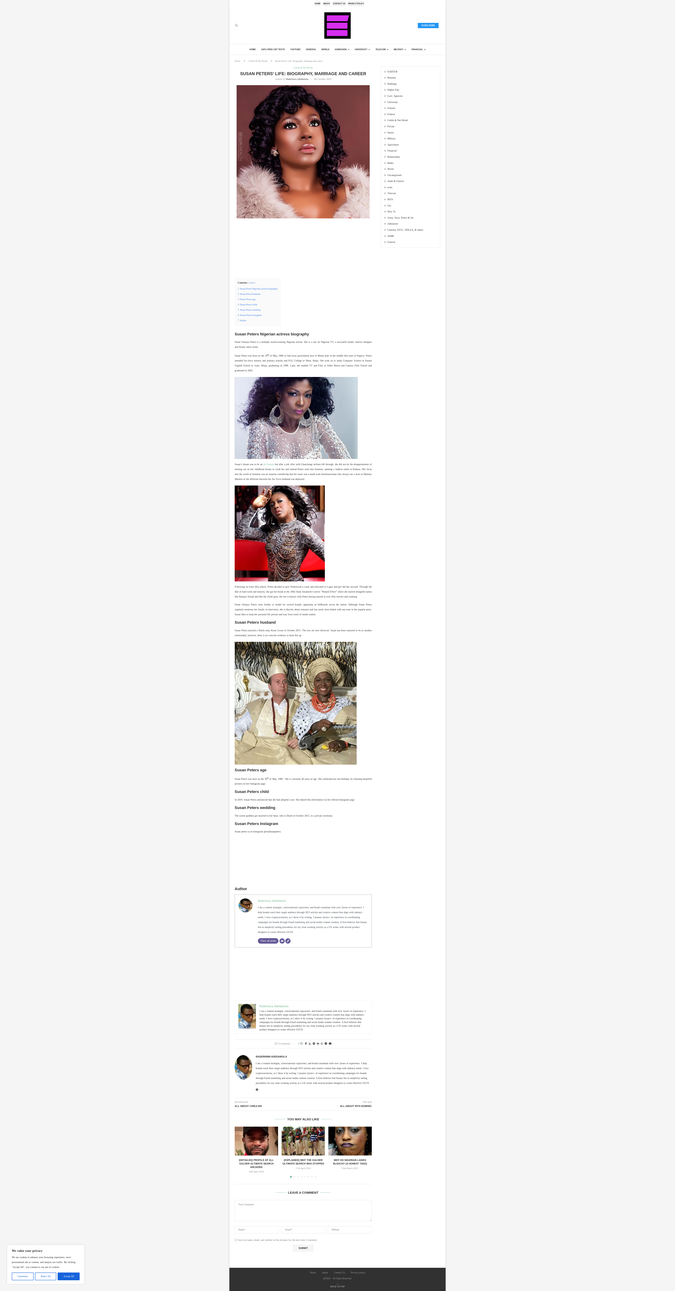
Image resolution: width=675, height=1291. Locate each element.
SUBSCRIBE (428, 25)
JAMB (390, 236)
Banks (390, 163)
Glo (389, 205)
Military (398, 49)
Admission (341, 49)
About (326, 3)
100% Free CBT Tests (273, 49)
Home (317, 3)
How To (391, 211)
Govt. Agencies (395, 96)
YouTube (295, 49)
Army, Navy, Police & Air (400, 217)
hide (252, 283)
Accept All (68, 1276)
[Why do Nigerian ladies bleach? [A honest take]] (350, 1141)
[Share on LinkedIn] (318, 1043)
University (361, 49)
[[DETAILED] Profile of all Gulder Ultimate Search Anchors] (256, 1141)
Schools (391, 108)
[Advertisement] (303, 247)
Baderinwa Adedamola (297, 79)
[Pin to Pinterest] (314, 1043)
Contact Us (339, 3)
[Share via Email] (330, 1043)
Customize (23, 1276)
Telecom (380, 49)
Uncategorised (394, 175)
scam (389, 187)
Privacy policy (356, 3)
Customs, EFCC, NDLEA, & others (405, 230)
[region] (45, 1264)
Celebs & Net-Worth (258, 61)
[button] (239, 1152)
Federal (391, 114)
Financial (417, 49)
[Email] (282, 941)
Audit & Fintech (395, 181)
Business (391, 77)
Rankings (392, 84)
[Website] (288, 941)
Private (390, 126)
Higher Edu (393, 90)
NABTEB (392, 71)
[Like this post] (301, 1043)
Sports (390, 132)
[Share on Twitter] (309, 1044)
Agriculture (393, 144)
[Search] (236, 25)
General (311, 49)
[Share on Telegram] (326, 1043)
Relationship (393, 157)
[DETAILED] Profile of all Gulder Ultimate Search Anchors (256, 1163)
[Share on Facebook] (306, 1043)
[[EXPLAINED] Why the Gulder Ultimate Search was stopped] (303, 1141)
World (325, 49)
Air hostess (268, 464)
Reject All (46, 1276)
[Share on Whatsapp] (322, 1043)
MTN (390, 199)
